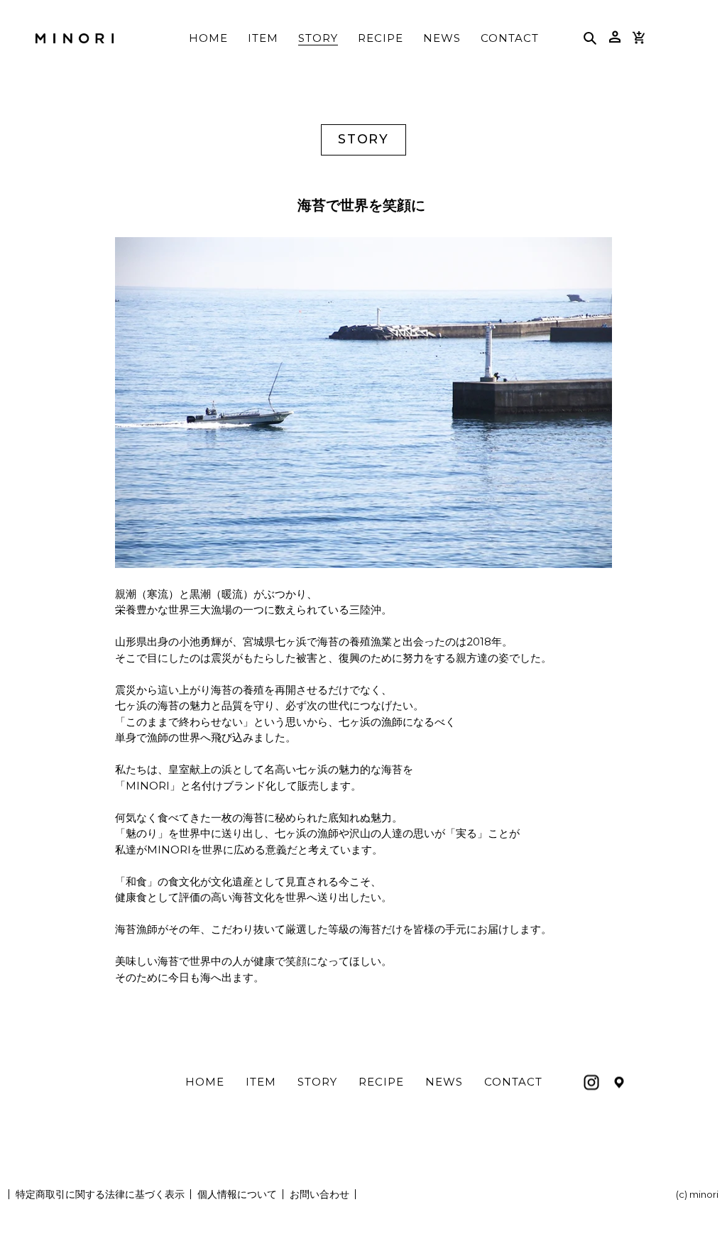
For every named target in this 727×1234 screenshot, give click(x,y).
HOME (204, 1081)
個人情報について (237, 1194)
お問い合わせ (319, 1194)
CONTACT (513, 1081)
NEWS (444, 1081)
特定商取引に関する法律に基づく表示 (100, 1194)
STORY (317, 1081)
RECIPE (381, 1081)
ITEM (261, 1081)
